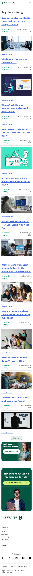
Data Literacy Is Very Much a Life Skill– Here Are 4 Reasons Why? (15, 132)
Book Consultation (11, 451)
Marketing (5, 540)
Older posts (16, 438)
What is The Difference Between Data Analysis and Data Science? (14, 108)
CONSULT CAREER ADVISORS (14, 483)
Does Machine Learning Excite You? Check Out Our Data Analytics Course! (15, 21)
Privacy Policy (23, 567)
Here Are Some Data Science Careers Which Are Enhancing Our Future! (15, 314)
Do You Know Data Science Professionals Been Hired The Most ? (15, 181)
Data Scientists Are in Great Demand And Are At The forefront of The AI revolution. (16, 268)
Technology (5, 537)
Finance (4, 531)
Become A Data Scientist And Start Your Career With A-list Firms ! (15, 224)
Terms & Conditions (8, 567)
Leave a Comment (7, 54)
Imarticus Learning (6, 30)
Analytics (4, 534)
